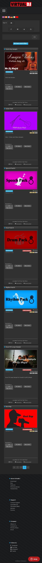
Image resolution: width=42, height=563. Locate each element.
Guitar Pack (9, 108)
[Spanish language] (6, 17)
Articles (12, 508)
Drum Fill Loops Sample (13, 347)
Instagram (15, 549)
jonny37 (35, 131)
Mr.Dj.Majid (35, 71)
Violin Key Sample (11, 49)
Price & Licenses (15, 487)
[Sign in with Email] (11, 23)
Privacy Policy (14, 528)
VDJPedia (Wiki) (15, 506)
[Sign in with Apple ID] (24, 29)
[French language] (9, 17)
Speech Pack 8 (10, 168)
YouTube (14, 547)
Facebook (14, 545)
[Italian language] (14, 17)
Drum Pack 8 (10, 228)
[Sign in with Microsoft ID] (18, 29)
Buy (11, 483)
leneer (36, 190)
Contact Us (13, 526)
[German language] (11, 17)
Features (12, 485)
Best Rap (8, 406)
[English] (3, 17)
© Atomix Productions (21, 561)
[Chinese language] (17, 17)
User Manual (14, 504)
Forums (12, 510)
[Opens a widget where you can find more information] (34, 559)
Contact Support (15, 502)
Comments (19, 104)
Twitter (14, 551)
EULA (12, 529)
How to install (28, 104)
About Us (13, 524)
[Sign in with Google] (31, 29)
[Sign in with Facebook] (11, 29)
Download (13, 481)
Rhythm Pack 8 (10, 287)
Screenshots (14, 488)
